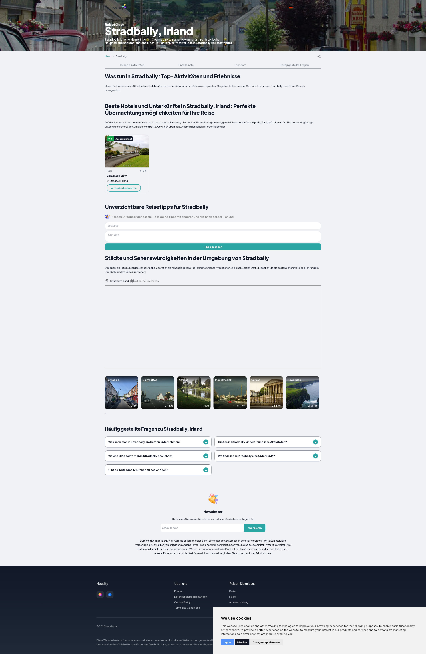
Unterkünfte (186, 65)
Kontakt (178, 591)
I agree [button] (227, 642)
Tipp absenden (213, 246)
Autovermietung (238, 602)
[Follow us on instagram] (100, 594)
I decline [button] (242, 642)
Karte (232, 591)
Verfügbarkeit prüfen (124, 187)
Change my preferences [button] (266, 642)
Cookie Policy (182, 602)
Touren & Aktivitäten (131, 65)
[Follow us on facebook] (109, 594)
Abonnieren (255, 527)
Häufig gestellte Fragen (294, 65)
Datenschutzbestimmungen (190, 596)
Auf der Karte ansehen (146, 280)
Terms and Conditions (187, 607)
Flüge (232, 596)
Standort (240, 65)
